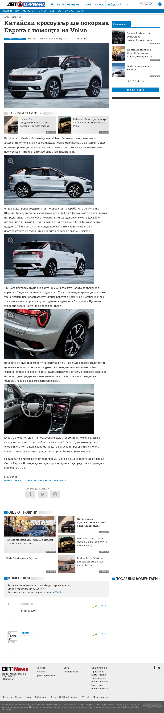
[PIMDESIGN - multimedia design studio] (151, 706)
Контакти (41, 667)
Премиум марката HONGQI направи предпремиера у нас (140, 53)
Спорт (87, 4)
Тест (17, 11)
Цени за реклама (45, 675)
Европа (38, 480)
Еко (60, 11)
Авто (60, 4)
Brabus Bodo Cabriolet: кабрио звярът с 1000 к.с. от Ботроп (90, 561)
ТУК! (58, 592)
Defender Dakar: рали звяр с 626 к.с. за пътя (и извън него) (89, 122)
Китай (48, 480)
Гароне (24, 632)
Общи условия (99, 667)
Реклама (40, 671)
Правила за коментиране (98, 673)
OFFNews (7, 697)
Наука (99, 4)
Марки (80, 11)
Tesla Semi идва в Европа (22, 558)
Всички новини (135, 89)
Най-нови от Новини (25, 113)
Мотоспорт (29, 11)
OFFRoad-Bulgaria (68, 697)
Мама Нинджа (100, 697)
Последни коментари (137, 579)
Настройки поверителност (99, 687)
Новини (7, 11)
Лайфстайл (115, 4)
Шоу (52, 11)
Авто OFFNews (15, 39)
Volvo (28, 480)
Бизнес (42, 11)
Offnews (73, 4)
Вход (66, 667)
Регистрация (71, 671)
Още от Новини (22, 512)
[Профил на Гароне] (12, 639)
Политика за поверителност (99, 680)
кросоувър (60, 480)
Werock (86, 697)
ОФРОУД (69, 11)
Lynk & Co (17, 480)
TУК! (42, 589)
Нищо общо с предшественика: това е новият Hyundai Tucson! (35, 122)
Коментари (19, 578)
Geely (7, 480)
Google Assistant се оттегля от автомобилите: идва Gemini (140, 38)
